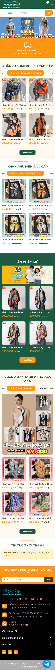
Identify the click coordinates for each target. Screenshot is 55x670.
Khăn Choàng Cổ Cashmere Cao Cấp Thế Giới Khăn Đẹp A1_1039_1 (13, 312)
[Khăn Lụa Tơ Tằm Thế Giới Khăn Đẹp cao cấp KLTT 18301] (14, 504)
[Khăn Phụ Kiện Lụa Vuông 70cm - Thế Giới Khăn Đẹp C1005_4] (14, 225)
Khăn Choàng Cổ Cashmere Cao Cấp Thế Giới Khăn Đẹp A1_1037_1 (41, 312)
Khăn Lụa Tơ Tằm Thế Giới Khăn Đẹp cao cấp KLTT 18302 (41, 518)
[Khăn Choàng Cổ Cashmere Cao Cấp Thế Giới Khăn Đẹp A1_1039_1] (13, 298)
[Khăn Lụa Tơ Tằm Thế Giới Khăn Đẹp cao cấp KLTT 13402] (41, 469)
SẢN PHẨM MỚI (27, 262)
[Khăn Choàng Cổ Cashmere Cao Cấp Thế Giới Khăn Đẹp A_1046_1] (14, 90)
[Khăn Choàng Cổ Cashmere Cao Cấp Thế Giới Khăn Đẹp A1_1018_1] (13, 333)
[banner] (27, 274)
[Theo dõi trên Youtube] (4, 652)
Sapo (35, 666)
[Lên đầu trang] (50, 665)
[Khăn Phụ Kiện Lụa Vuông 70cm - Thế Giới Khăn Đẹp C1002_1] (14, 191)
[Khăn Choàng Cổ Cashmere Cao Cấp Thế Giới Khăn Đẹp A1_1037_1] (41, 298)
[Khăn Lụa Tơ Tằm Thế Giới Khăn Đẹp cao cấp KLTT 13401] (14, 469)
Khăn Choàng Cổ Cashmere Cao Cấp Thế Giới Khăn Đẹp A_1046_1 (14, 105)
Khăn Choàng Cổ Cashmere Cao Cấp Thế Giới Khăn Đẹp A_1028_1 (41, 105)
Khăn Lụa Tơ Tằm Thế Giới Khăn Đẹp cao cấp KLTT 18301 (14, 518)
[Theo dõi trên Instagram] (10, 652)
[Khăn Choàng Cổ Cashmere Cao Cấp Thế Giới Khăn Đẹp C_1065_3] (41, 125)
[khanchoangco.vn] (27, 27)
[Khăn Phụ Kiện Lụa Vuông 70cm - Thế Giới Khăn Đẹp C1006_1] (41, 225)
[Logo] (11, 4)
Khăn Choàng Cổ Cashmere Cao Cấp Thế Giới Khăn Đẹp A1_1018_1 (13, 347)
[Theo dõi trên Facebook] (16, 652)
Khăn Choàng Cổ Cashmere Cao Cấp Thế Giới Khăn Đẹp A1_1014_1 (41, 347)
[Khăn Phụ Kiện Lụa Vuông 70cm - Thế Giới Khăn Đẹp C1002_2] (41, 191)
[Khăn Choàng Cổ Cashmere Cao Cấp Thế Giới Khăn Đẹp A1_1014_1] (41, 333)
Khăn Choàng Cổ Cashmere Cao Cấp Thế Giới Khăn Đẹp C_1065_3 (41, 139)
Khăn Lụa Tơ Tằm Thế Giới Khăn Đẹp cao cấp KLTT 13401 (14, 484)
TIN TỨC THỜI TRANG (27, 545)
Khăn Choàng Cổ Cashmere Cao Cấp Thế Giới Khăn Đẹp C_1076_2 (14, 139)
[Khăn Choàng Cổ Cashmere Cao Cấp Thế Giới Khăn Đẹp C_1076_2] (14, 125)
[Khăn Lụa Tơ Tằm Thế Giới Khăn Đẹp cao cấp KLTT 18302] (41, 504)
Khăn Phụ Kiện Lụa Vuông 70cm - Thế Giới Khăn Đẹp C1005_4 (14, 240)
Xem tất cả (27, 152)
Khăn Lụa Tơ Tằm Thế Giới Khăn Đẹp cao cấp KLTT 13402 (41, 484)
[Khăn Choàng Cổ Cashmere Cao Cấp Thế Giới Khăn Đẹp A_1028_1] (41, 90)
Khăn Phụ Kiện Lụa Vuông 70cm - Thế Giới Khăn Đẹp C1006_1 (41, 240)
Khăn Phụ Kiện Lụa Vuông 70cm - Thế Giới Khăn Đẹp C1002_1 (14, 205)
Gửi (48, 579)
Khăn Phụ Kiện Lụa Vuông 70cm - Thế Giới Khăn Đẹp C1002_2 (41, 205)
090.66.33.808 (18, 625)
